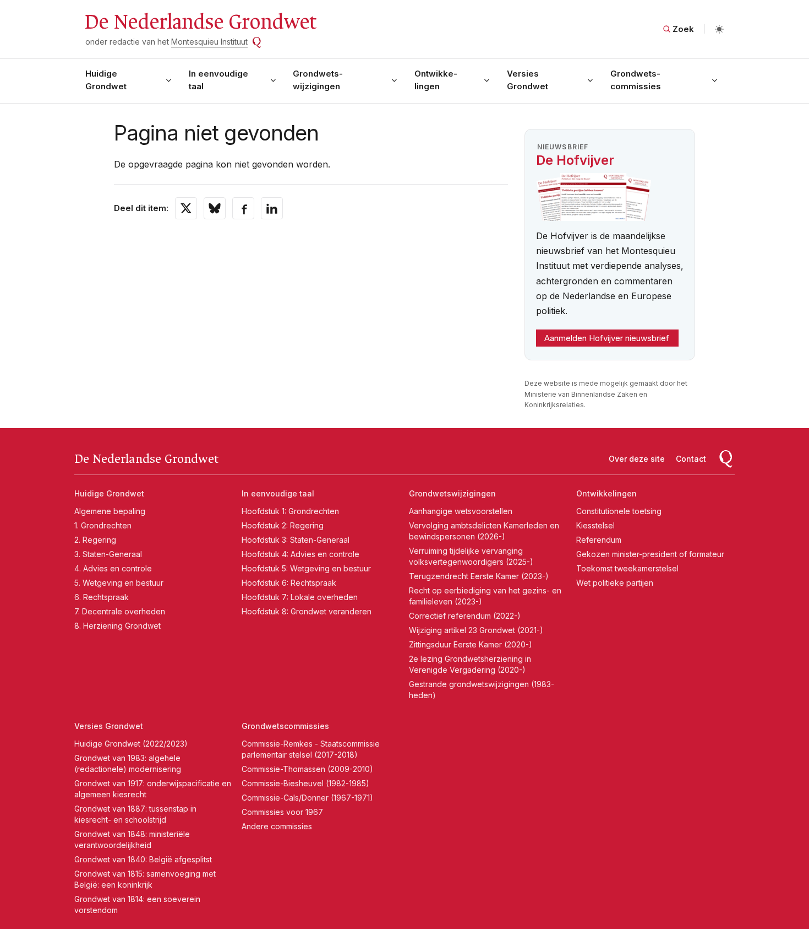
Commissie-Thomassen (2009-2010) (307, 769)
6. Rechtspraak (101, 597)
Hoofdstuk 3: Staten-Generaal (295, 539)
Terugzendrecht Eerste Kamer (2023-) (479, 576)
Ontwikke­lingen (435, 79)
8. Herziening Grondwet (117, 625)
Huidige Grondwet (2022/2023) (131, 743)
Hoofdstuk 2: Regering (283, 525)
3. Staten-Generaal (108, 554)
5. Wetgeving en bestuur (118, 582)
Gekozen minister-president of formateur (650, 554)
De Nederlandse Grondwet (200, 22)
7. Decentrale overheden (119, 611)
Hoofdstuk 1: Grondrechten (290, 511)
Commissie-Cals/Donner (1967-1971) (307, 797)
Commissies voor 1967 (282, 812)
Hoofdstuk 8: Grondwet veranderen (306, 611)
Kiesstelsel (595, 525)
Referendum (598, 539)
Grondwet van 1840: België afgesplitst (143, 859)
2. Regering (95, 539)
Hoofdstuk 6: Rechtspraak (289, 582)
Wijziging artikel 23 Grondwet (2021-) (476, 630)
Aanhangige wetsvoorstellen (460, 511)
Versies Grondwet (527, 79)
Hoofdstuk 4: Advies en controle (300, 554)
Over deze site (637, 458)
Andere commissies (277, 826)
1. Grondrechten (103, 525)
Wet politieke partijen (614, 582)
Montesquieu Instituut (209, 41)
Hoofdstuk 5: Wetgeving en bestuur (306, 568)
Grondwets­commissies (635, 79)
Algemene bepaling (109, 511)
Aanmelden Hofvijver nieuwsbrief (606, 338)
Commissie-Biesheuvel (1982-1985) (305, 783)
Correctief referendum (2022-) (465, 615)
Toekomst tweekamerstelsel (627, 568)
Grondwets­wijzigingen (318, 79)
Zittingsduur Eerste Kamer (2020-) (470, 644)
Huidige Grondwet (106, 79)
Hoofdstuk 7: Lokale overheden (300, 597)
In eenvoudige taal (218, 79)
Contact (691, 458)
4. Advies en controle (113, 568)
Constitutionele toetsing (619, 511)
